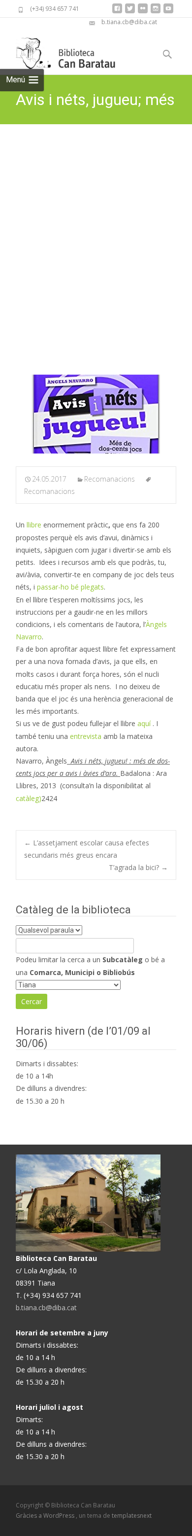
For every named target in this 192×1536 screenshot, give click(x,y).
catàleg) (28, 798)
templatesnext (132, 1515)
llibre (34, 524)
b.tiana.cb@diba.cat (46, 1307)
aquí (145, 723)
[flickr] (143, 12)
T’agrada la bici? (138, 867)
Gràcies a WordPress (46, 1515)
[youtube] (168, 12)
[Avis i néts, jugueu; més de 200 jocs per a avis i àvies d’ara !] (96, 414)
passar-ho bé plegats (70, 587)
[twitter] (130, 12)
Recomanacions (109, 479)
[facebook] (117, 12)
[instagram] (155, 12)
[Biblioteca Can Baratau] (71, 50)
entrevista (85, 736)
